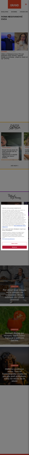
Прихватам (14, 247)
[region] (14, 227)
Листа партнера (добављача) (8, 238)
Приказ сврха (14, 243)
